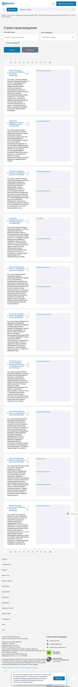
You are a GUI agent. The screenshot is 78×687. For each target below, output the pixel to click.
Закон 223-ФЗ (6, 592)
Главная (4, 15)
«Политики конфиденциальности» (30, 678)
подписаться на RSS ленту (58, 647)
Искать (12, 50)
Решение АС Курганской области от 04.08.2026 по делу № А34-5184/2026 (17, 268)
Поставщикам (6, 619)
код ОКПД (39, 218)
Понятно (59, 678)
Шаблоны (4, 570)
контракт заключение (43, 361)
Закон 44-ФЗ (10, 15)
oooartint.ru (49, 685)
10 (50, 62)
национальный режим (43, 121)
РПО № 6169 (16, 655)
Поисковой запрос (9, 32)
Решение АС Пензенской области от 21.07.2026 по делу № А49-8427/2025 (17, 413)
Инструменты (6, 597)
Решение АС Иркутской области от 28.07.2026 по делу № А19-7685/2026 (17, 460)
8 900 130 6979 (54, 641)
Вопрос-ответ (6, 575)
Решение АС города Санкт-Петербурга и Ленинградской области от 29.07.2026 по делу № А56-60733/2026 (16, 364)
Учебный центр (6, 564)
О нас (3, 630)
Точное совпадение (12, 43)
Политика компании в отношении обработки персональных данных (20, 667)
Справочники (5, 602)
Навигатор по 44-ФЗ (7, 608)
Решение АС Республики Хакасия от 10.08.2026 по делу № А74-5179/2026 (17, 172)
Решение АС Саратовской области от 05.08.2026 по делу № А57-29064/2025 (16, 220)
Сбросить (30, 50)
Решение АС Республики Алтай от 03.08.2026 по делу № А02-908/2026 (16, 315)
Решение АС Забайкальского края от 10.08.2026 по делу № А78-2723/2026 (16, 123)
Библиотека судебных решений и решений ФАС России (54, 15)
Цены (3, 624)
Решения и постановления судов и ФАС (27, 15)
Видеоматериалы (7, 581)
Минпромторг (40, 459)
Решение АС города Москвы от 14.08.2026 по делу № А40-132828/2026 (17, 73)
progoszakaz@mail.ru (56, 644)
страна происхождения (43, 70)
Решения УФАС (6, 613)
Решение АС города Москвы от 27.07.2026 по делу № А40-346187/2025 (17, 508)
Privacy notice (73, 513)
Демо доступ (12, 9)
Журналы (4, 559)
